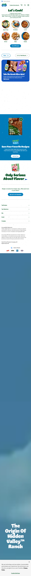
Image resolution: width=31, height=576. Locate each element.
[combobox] (22, 55)
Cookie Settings (15, 573)
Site (2, 213)
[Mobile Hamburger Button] (28, 5)
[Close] (29, 562)
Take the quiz (6, 79)
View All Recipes (15, 45)
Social (3, 217)
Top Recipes (4, 205)
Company (4, 221)
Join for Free (15, 156)
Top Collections (5, 209)
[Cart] (22, 5)
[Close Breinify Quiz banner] (27, 62)
